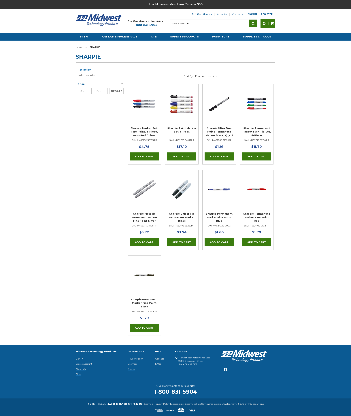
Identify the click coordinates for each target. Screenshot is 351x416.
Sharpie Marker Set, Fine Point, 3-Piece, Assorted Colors (144, 132)
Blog (78, 374)
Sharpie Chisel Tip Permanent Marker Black (182, 217)
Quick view (144, 99)
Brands (131, 369)
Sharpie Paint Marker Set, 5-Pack (181, 130)
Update (116, 91)
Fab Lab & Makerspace (119, 36)
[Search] (253, 23)
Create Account (84, 363)
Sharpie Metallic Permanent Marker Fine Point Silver (144, 217)
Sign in (252, 14)
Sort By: (188, 76)
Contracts (237, 14)
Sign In (79, 358)
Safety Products (184, 36)
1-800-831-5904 (145, 25)
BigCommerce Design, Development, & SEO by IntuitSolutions (230, 403)
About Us (222, 14)
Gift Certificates (202, 14)
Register (267, 14)
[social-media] (225, 370)
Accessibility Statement (183, 403)
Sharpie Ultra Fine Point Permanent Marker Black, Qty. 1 (219, 132)
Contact (159, 358)
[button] (101, 84)
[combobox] (209, 23)
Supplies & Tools (257, 36)
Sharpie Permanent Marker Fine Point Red (256, 217)
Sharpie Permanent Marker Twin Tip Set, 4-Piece (256, 132)
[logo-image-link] (99, 20)
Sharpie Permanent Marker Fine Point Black (144, 303)
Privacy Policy (135, 358)
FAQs (158, 363)
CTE (154, 36)
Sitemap (132, 363)
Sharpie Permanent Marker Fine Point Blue (219, 217)
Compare (143, 108)
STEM (84, 36)
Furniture (220, 36)
